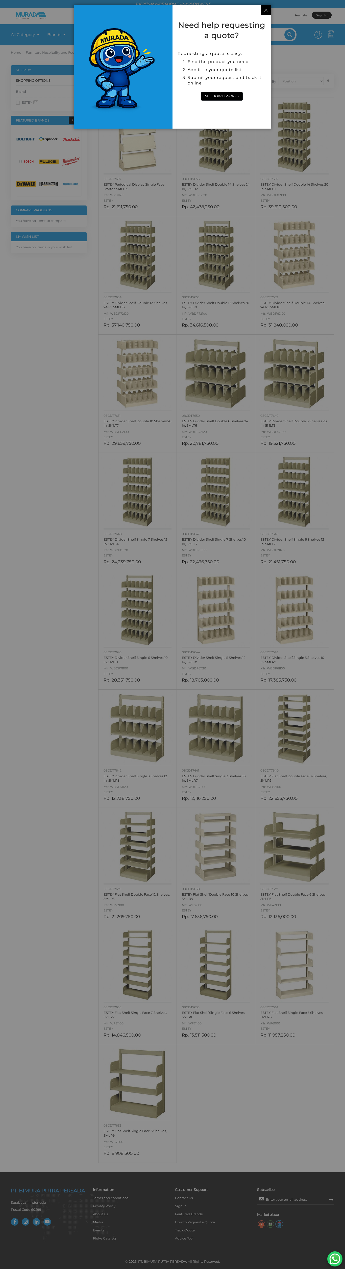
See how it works (222, 96)
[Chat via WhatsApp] (334, 1258)
